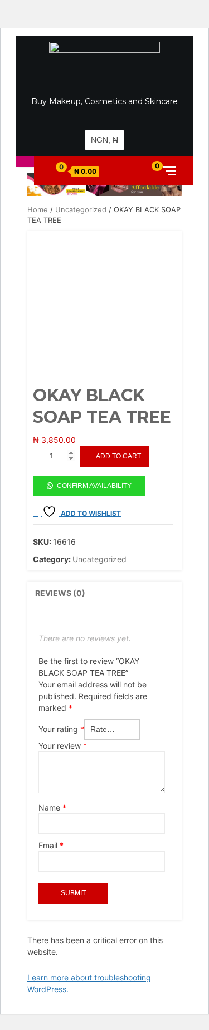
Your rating (61, 729)
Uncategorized (80, 210)
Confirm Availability (94, 486)
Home (37, 210)
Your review (62, 745)
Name (52, 807)
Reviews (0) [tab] (60, 593)
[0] (148, 170)
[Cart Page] (55, 170)
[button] (89, 481)
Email (51, 845)
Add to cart (118, 456)
